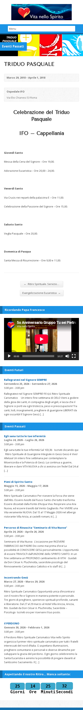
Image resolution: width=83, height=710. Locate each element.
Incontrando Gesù (16, 577)
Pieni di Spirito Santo (18, 482)
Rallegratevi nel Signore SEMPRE (25, 380)
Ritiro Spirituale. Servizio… (41, 284)
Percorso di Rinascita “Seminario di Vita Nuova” (35, 527)
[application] (41, 339)
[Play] (9, 356)
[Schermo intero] (74, 356)
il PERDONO (11, 623)
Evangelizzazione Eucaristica (41, 293)
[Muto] (67, 356)
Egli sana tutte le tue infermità (25, 436)
